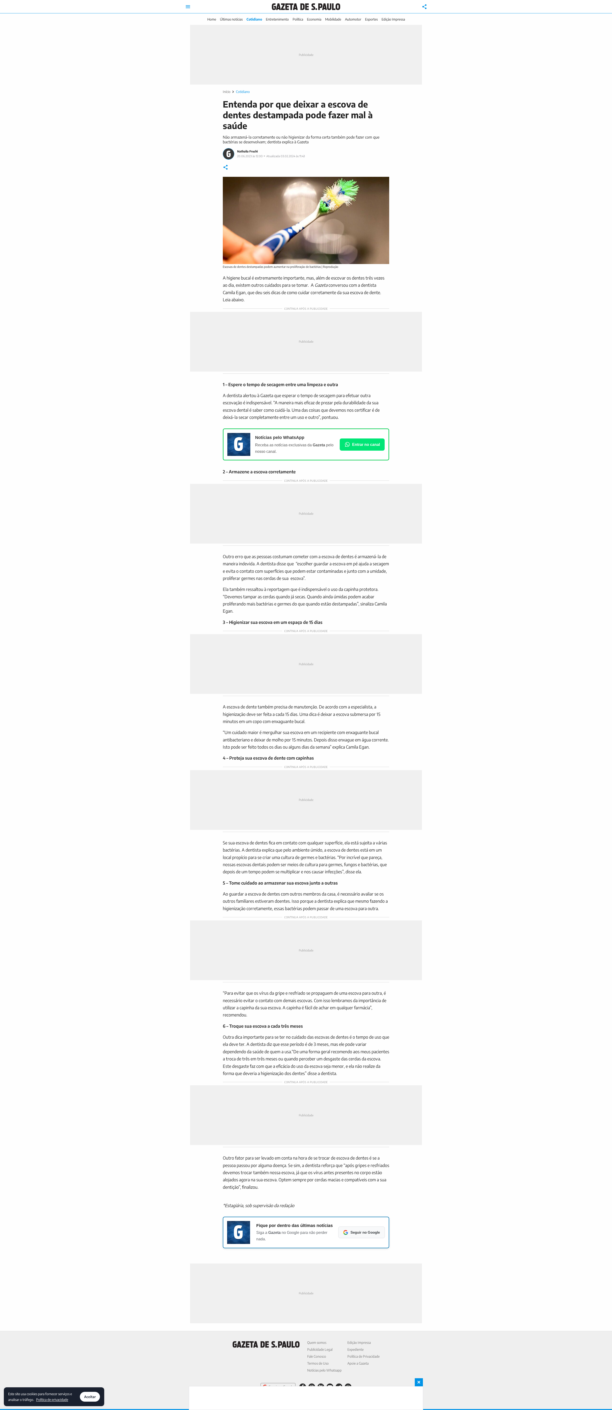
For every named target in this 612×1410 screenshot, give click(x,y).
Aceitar (90, 1397)
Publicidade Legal (320, 1349)
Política (298, 19)
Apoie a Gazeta (358, 1363)
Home (211, 19)
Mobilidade (333, 19)
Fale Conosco (316, 1356)
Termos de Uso (318, 1363)
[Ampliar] (383, 183)
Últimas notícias (231, 19)
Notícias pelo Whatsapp (324, 1370)
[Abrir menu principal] (188, 6)
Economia (314, 19)
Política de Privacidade (363, 1356)
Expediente (355, 1349)
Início (226, 92)
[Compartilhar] (424, 6)
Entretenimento (277, 19)
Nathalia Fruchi (247, 151)
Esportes (371, 19)
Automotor (353, 19)
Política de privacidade (52, 1399)
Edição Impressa (393, 19)
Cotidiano (254, 19)
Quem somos (316, 1342)
